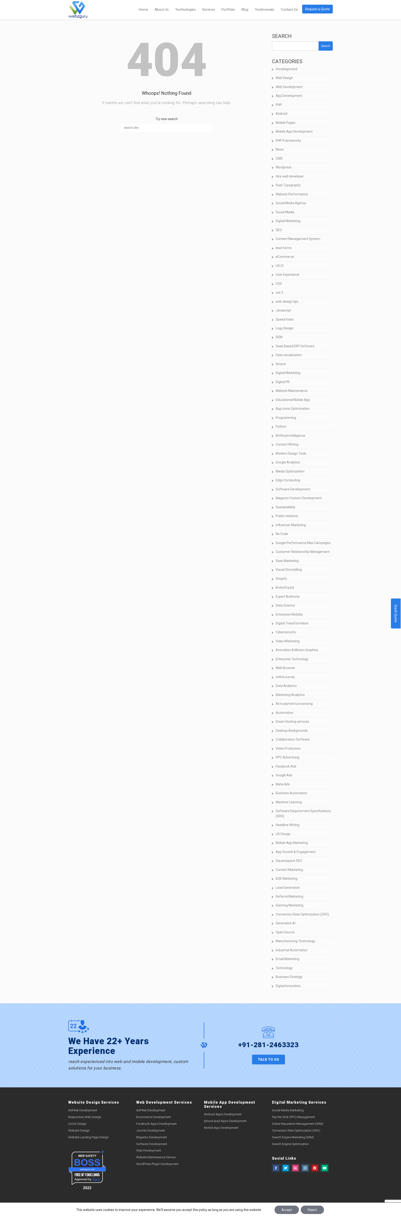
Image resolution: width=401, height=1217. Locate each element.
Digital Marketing (288, 221)
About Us (162, 9)
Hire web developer (290, 176)
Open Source (285, 932)
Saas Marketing (287, 561)
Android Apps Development (223, 1114)
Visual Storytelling (289, 569)
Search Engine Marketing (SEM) (293, 1137)
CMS (279, 158)
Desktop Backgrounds (292, 730)
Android (281, 113)
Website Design (79, 1130)
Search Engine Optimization (290, 1144)
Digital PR (283, 382)
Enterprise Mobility (289, 614)
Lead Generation (288, 887)
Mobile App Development (294, 131)
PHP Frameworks (288, 140)
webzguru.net (87, 1169)
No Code (282, 534)
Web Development (289, 87)
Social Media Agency (291, 203)
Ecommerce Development (153, 1117)
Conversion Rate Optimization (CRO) (302, 914)
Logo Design (285, 328)
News (280, 149)
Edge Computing (288, 480)
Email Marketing (287, 959)
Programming (286, 418)
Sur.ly (96, 1179)
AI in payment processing (294, 703)
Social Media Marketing (288, 1110)
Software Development (293, 489)
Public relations (287, 516)
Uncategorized (286, 69)
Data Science (285, 605)
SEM (279, 337)
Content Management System (298, 239)
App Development (289, 96)
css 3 (279, 292)
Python (281, 426)
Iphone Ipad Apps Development (225, 1121)
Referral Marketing (289, 896)
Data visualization (289, 355)
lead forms (284, 248)
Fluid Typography (288, 185)
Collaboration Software (293, 739)
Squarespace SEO (289, 861)
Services (208, 9)
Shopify (281, 579)
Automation (284, 713)
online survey (285, 677)
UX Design (283, 834)
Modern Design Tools (291, 453)
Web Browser (285, 668)
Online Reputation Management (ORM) (297, 1123)
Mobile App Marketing (292, 843)
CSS (279, 283)
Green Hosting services (292, 721)
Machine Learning (289, 802)
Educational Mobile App (293, 400)
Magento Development (151, 1137)
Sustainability (285, 507)
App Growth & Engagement (296, 852)
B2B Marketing (286, 878)
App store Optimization (293, 408)
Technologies (185, 9)
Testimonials (264, 9)
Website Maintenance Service (156, 1157)
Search (282, 36)
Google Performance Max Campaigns (303, 543)
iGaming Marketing (289, 905)
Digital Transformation (292, 623)
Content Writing (287, 444)
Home (143, 9)
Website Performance (292, 194)
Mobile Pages (285, 123)
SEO (279, 230)
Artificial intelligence (290, 435)
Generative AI (285, 923)
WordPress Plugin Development (157, 1164)
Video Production (288, 748)
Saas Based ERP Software (295, 346)
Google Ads (284, 775)
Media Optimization (290, 471)
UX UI (279, 266)
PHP (279, 105)
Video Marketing (288, 641)
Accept (286, 1210)
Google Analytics (288, 462)
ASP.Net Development (82, 1110)
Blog (245, 9)
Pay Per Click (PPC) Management (293, 1117)
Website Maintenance (291, 391)
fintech (281, 364)
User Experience (287, 274)
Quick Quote (396, 613)
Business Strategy (289, 977)
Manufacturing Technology (295, 941)
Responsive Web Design (84, 1117)
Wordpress (283, 167)
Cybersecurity (286, 632)
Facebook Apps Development (156, 1123)
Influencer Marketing (291, 525)
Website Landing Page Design (88, 1137)
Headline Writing (287, 825)
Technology (284, 968)
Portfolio (228, 9)
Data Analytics (286, 686)
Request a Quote (317, 9)
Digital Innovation (288, 986)
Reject (312, 1210)
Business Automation (291, 793)
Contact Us (289, 9)
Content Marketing (289, 870)
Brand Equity (285, 587)
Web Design (284, 78)
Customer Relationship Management (303, 552)
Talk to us (268, 1059)
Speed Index (285, 319)
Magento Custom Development (299, 498)
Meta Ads (283, 784)
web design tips (287, 301)
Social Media (285, 212)
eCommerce (285, 257)
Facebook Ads (286, 766)
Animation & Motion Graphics (297, 650)
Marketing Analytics (290, 695)
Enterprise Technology (292, 659)
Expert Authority (288, 596)
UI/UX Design (77, 1123)
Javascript (283, 310)
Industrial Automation (291, 950)
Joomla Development (150, 1130)
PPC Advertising (287, 757)
